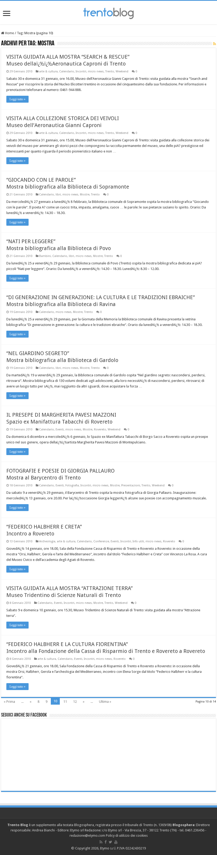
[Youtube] (116, 842)
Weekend (122, 71)
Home (9, 33)
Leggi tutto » (17, 99)
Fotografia (72, 485)
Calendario (66, 71)
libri (58, 194)
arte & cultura (48, 71)
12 (75, 702)
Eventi (60, 429)
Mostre (84, 194)
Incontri (81, 71)
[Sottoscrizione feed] (214, 44)
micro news (96, 71)
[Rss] (101, 842)
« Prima (9, 702)
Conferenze (101, 541)
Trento (109, 71)
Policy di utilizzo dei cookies (127, 835)
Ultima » (105, 702)
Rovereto (100, 429)
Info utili (138, 541)
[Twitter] (110, 842)
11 (65, 702)
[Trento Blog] (108, 12)
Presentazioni (130, 485)
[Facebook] (105, 842)
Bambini (45, 256)
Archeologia (47, 541)
